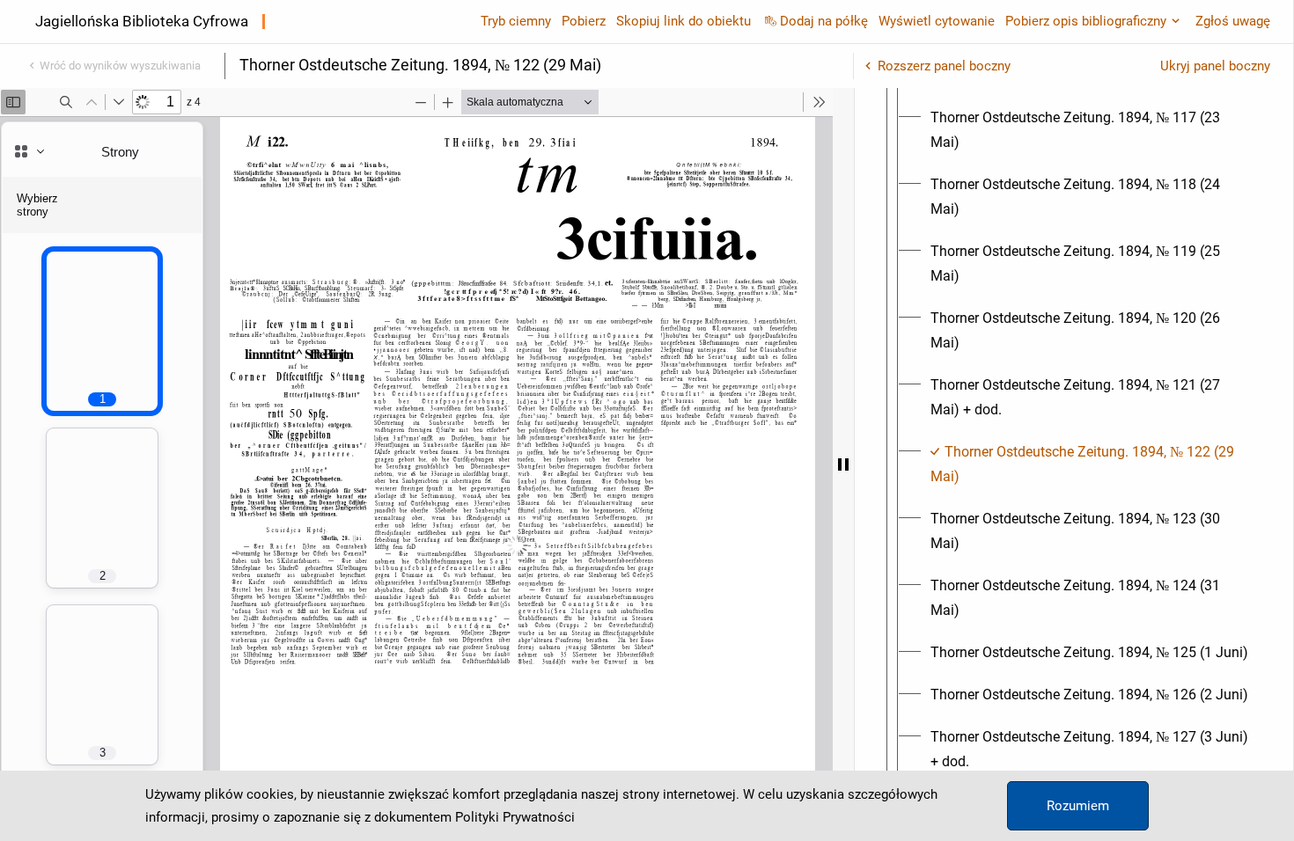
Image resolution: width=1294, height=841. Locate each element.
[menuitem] (1089, 130)
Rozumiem (1078, 806)
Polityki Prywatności (515, 817)
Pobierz (584, 21)
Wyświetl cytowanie (937, 21)
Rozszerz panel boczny (944, 66)
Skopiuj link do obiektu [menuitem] (683, 21)
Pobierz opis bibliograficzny (1085, 21)
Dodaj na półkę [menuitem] (824, 21)
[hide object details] (843, 464)
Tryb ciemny (516, 21)
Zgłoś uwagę (1232, 21)
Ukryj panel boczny (1215, 66)
